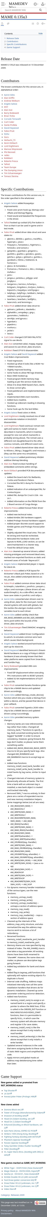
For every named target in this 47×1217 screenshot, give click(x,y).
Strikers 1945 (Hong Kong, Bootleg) (20, 1133)
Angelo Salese (10, 103)
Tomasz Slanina (11, 176)
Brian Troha (9, 115)
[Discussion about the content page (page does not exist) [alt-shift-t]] (8, 23)
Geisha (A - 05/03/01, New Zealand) (20, 1174)
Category (5, 1195)
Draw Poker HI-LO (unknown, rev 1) (20, 1183)
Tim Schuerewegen (13, 173)
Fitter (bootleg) (11, 1149)
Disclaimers (6, 1213)
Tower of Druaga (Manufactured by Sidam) (23, 1112)
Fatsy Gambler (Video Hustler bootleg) (21, 1145)
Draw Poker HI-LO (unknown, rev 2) (20, 1186)
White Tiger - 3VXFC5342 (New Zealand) (22, 1168)
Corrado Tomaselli (12, 119)
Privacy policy (7, 1210)
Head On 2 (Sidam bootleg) (16, 1121)
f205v (6, 134)
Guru (6, 137)
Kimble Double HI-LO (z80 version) (20, 1177)
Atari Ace (8, 110)
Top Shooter (9, 1090)
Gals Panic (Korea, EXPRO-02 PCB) (19, 1130)
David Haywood (11, 128)
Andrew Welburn (12, 100)
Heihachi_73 (9, 140)
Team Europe (10, 167)
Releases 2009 (17, 1195)
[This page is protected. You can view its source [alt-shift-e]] (33, 23)
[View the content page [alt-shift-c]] (2, 23)
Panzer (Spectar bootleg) (15, 1142)
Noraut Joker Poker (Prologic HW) (19, 1096)
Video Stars (9, 1189)
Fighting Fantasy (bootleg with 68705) (21, 1136)
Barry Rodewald (11, 113)
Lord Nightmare (11, 146)
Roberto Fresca (11, 161)
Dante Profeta (10, 125)
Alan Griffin (9, 97)
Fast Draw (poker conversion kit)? (19, 1180)
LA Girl (7, 1093)
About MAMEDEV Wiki (25, 1210)
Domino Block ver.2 (13, 1109)
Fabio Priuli (9, 131)
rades (6, 155)
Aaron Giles (9, 94)
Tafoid (7, 164)
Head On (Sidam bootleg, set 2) (18, 1118)
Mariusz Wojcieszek (13, 149)
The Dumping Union (13, 170)
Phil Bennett (9, 152)
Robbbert (8, 158)
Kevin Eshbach (10, 143)
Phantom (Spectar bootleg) (16, 1139)
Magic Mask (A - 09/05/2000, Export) (21, 1171)
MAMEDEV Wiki (18, 5)
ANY (6, 106)
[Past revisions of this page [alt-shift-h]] (37, 23)
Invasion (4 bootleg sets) (15, 1115)
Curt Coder (9, 122)
